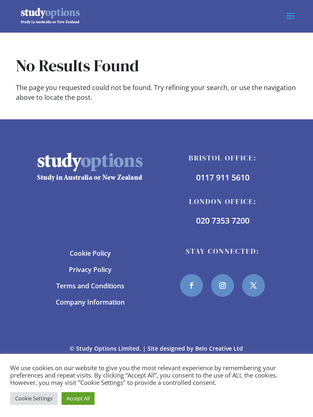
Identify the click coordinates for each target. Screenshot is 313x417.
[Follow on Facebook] (191, 285)
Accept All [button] (78, 398)
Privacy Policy (90, 269)
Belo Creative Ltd (219, 348)
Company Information (90, 302)
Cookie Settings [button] (34, 398)
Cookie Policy (90, 253)
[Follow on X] (253, 285)
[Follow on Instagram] (222, 285)
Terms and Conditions (90, 285)
